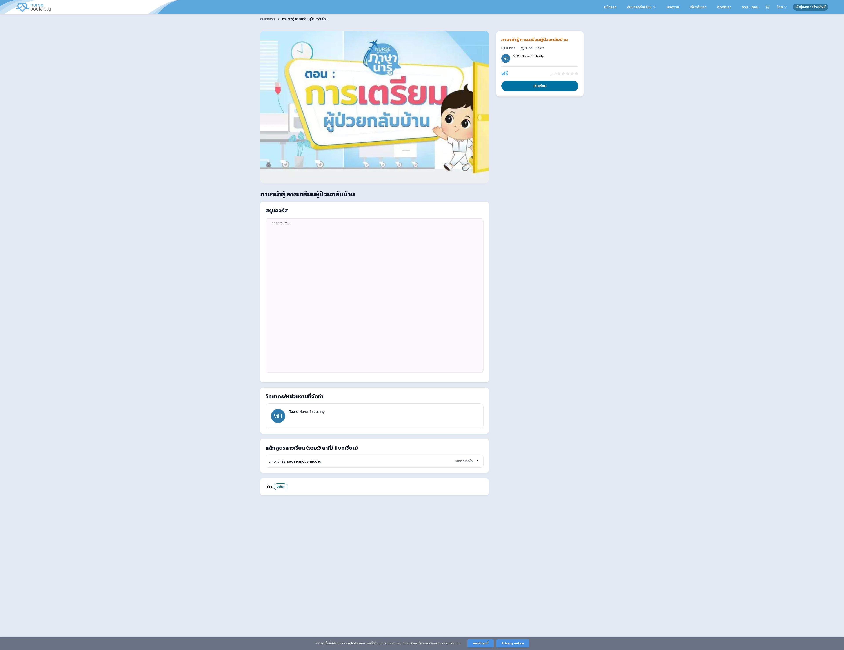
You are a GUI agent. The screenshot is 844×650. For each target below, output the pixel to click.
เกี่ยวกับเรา (698, 7)
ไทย (780, 7)
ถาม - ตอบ (750, 7)
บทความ (673, 7)
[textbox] (374, 295)
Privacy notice (513, 643)
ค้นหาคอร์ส (267, 19)
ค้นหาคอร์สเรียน (639, 7)
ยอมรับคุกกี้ (480, 643)
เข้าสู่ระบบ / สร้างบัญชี (811, 7)
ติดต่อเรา (724, 7)
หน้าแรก (610, 7)
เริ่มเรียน (539, 86)
